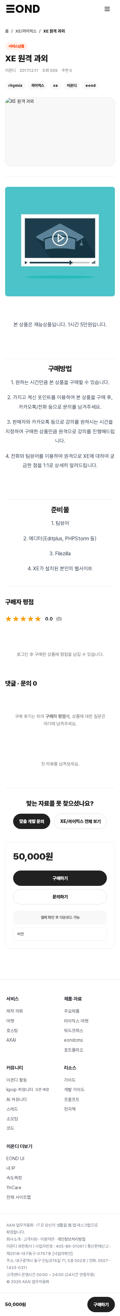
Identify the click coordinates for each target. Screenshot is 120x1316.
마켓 (10, 1020)
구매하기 (60, 878)
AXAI (11, 1040)
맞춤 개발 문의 (31, 821)
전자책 (70, 1109)
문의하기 (60, 896)
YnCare (13, 1187)
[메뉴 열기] (107, 9)
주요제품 (71, 1011)
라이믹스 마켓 (76, 1020)
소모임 (12, 1118)
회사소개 (13, 1239)
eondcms (73, 1040)
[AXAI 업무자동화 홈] (23, 9)
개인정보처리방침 (71, 1239)
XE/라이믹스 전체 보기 (80, 821)
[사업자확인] (62, 1253)
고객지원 (30, 1239)
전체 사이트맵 (18, 1197)
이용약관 (47, 1239)
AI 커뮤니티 (16, 1099)
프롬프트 (71, 1099)
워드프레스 (73, 1030)
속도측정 (14, 1177)
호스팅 (12, 1030)
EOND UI (15, 1158)
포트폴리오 (73, 1050)
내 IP (10, 1168)
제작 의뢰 (14, 1011)
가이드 (70, 1080)
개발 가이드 (74, 1089)
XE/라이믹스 (25, 31)
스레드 (12, 1109)
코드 (10, 1128)
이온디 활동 (16, 1080)
